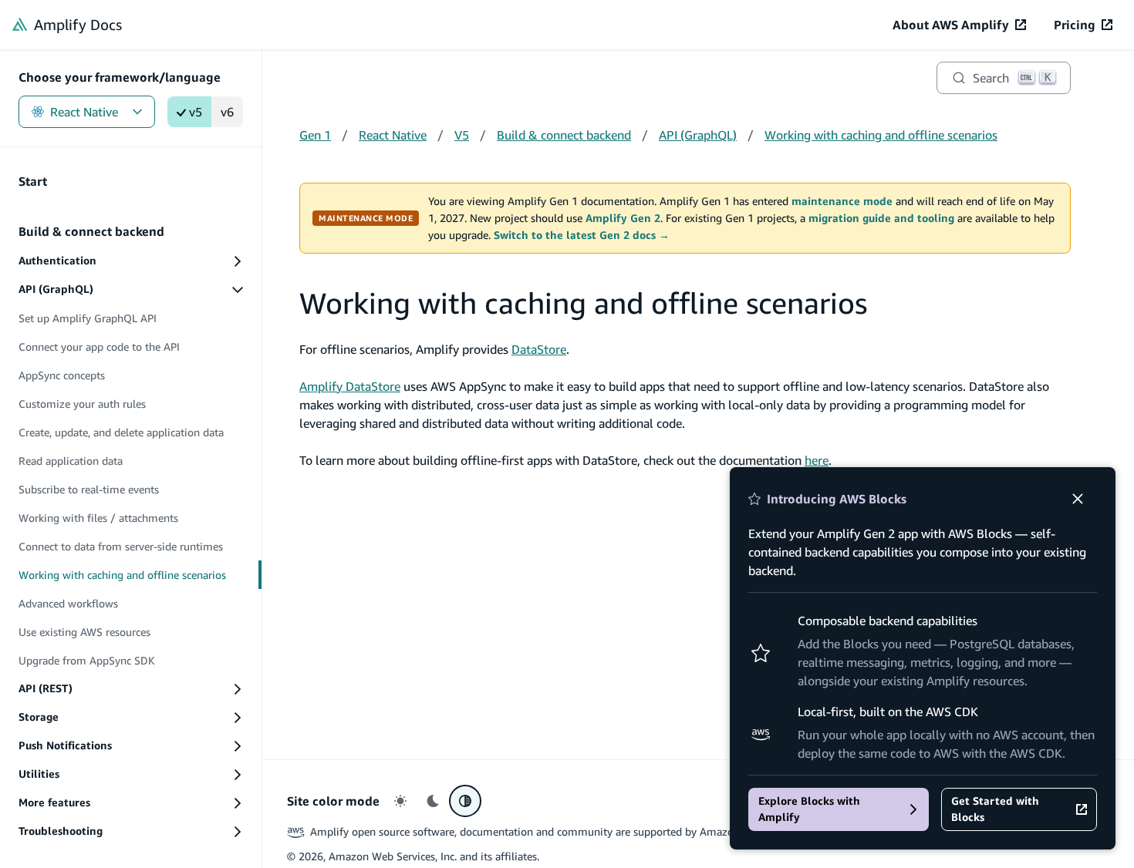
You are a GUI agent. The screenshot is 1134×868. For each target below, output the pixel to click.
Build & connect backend (564, 135)
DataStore (538, 349)
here (817, 460)
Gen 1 (315, 135)
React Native (84, 111)
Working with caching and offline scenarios (880, 135)
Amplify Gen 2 (623, 218)
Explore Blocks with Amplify (809, 809)
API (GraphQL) (698, 135)
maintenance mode (842, 201)
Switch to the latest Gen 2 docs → (582, 235)
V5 (461, 135)
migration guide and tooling (881, 218)
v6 (227, 111)
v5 (195, 111)
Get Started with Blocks (995, 809)
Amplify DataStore (349, 386)
